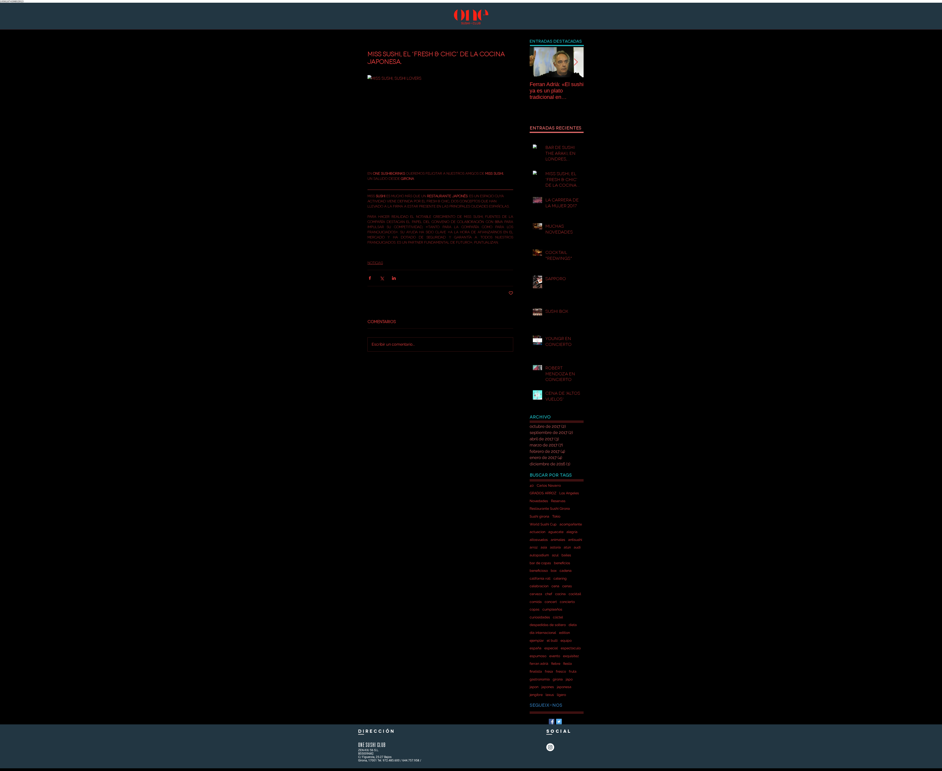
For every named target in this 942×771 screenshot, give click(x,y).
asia (544, 547)
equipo (566, 640)
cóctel (558, 617)
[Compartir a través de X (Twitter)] (381, 278)
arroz (534, 547)
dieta (573, 625)
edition (564, 633)
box (554, 571)
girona (558, 679)
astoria (555, 547)
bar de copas (540, 563)
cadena (566, 571)
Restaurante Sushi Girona (550, 508)
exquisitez (571, 656)
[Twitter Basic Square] (559, 721)
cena (555, 586)
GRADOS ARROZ (543, 493)
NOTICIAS (375, 262)
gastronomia (540, 679)
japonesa (564, 687)
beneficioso (539, 571)
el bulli (552, 640)
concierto (567, 602)
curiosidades (540, 617)
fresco (561, 671)
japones (547, 687)
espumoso (538, 656)
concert (551, 602)
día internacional (543, 633)
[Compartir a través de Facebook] (369, 278)
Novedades (539, 501)
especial (551, 648)
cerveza (536, 594)
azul (555, 555)
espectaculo (571, 648)
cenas (567, 586)
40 (532, 485)
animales (558, 540)
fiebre (555, 664)
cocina (560, 594)
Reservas (558, 501)
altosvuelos (539, 540)
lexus (550, 695)
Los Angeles (569, 493)
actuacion (537, 532)
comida (536, 602)
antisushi (575, 540)
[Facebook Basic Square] (551, 721)
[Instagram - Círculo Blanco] (550, 747)
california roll (540, 578)
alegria (571, 532)
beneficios (562, 563)
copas (534, 609)
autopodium (539, 555)
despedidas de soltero (548, 625)
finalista (536, 671)
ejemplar (537, 640)
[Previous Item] (537, 62)
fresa (549, 671)
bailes (566, 555)
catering (560, 578)
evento (554, 656)
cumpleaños (552, 609)
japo (569, 679)
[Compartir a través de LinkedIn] (394, 278)
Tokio (556, 516)
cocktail (575, 594)
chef (548, 594)
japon (534, 687)
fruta (572, 671)
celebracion (539, 586)
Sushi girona (539, 516)
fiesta (567, 664)
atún (567, 547)
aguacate (555, 532)
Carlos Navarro (549, 485)
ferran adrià (539, 664)
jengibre (536, 695)
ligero (561, 695)
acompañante (571, 524)
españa (535, 648)
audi (577, 547)
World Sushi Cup (543, 524)
